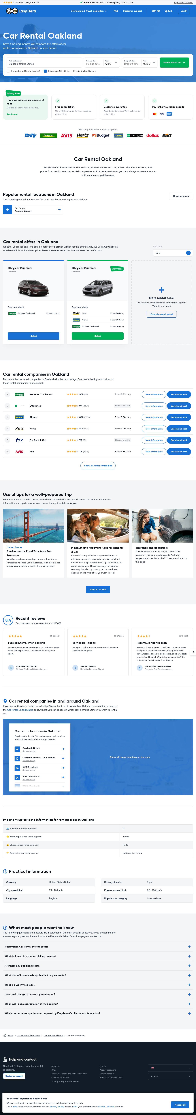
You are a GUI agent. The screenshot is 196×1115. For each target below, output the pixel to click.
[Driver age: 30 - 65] (45, 71)
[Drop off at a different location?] (8, 71)
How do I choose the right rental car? (69, 1073)
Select (33, 336)
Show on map (29, 751)
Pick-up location (15, 60)
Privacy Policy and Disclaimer (65, 1081)
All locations (182, 196)
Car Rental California (53, 1035)
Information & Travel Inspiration (87, 11)
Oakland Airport (23, 210)
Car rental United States (20, 709)
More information (154, 394)
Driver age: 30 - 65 (57, 71)
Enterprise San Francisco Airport (158, 669)
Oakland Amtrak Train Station (39, 757)
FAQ (116, 11)
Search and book (179, 394)
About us (55, 1066)
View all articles (98, 589)
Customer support (132, 11)
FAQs (54, 1070)
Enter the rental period (162, 314)
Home (10, 1035)
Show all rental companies (98, 465)
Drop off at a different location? (25, 71)
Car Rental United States (28, 1035)
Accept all (180, 1105)
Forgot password (108, 1070)
